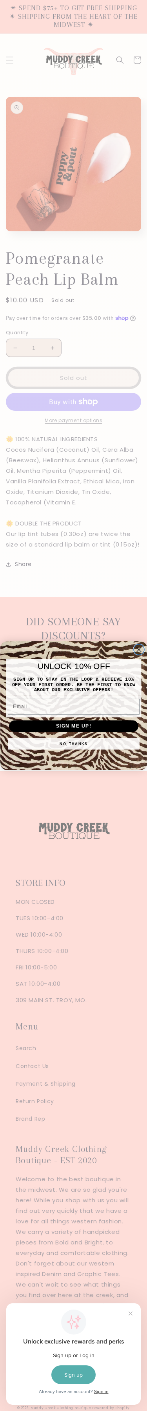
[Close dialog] (139, 649)
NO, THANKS (73, 744)
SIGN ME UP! (73, 725)
